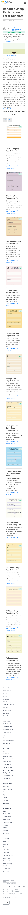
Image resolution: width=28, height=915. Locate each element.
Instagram (24, 886)
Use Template (7, 41)
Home (4, 29)
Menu (25, 3)
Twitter (9, 886)
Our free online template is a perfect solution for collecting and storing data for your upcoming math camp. (14, 205)
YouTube (19, 886)
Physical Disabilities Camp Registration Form (13, 473)
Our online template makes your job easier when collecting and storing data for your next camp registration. (14, 531)
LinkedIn (14, 886)
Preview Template (10, 168)
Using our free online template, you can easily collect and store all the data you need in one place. (13, 342)
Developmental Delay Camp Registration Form (12, 428)
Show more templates (9, 55)
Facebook (5, 886)
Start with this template (10, 109)
